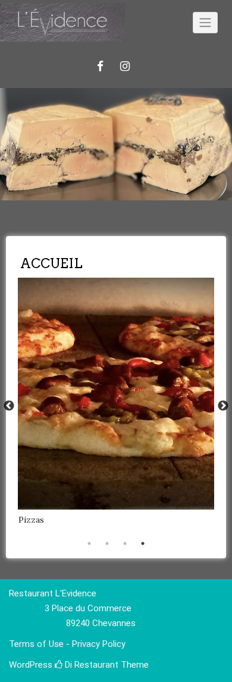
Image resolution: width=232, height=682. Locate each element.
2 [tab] (107, 543)
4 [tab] (143, 543)
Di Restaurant (90, 664)
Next (223, 406)
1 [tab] (89, 543)
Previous (9, 406)
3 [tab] (125, 543)
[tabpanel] (116, 406)
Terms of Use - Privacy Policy (67, 644)
